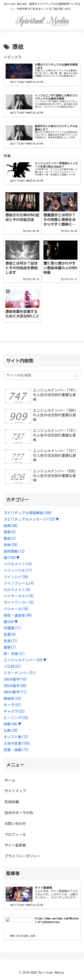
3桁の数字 (15, 686)
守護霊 (13, 628)
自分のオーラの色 (18, 812)
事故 (10, 538)
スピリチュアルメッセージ (30, 519)
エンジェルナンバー (23, 660)
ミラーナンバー (20, 673)
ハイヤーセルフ (19, 596)
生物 (11, 545)
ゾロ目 (13, 666)
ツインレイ (16, 577)
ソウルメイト (18, 564)
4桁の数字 (15, 692)
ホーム (9, 780)
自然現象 (14, 551)
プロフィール (15, 834)
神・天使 (14, 654)
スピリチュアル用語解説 (28, 513)
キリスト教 (16, 737)
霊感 (10, 647)
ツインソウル (18, 570)
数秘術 (13, 698)
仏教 (11, 730)
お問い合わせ (15, 823)
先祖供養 (11, 802)
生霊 (10, 634)
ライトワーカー (19, 602)
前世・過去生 (18, 615)
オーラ (13, 705)
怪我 (10, 532)
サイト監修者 (15, 845)
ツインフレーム (19, 583)
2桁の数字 (15, 679)
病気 (11, 526)
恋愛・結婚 (16, 750)
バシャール (16, 609)
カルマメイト (17, 590)
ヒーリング (16, 718)
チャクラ (14, 711)
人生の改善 (17, 743)
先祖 (11, 641)
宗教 (11, 724)
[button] (76, 375)
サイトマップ (15, 791)
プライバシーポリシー (22, 856)
